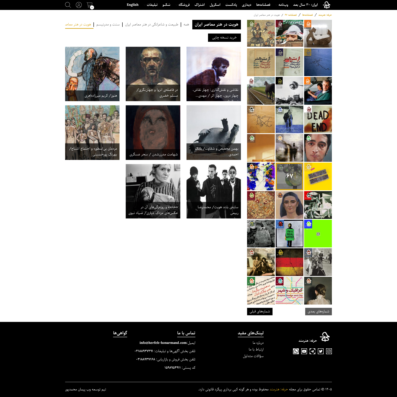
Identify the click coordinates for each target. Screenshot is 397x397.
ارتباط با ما (256, 349)
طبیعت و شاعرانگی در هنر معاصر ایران (151, 24)
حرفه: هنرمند (325, 15)
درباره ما (258, 343)
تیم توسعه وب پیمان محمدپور (85, 389)
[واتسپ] (296, 351)
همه (186, 24)
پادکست (231, 4)
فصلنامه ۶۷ (291, 15)
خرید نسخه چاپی (224, 37)
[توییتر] (321, 351)
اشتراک (200, 4)
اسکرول (215, 4)
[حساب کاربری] (78, 5)
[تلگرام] (312, 351)
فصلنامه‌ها (263, 4)
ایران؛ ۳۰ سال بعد (305, 4)
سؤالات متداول (253, 356)
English (133, 4)
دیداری (246, 4)
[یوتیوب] (304, 351)
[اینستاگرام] (329, 351)
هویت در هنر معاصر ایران (74, 24)
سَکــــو (166, 4)
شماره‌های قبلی (260, 311)
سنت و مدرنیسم (108, 24)
